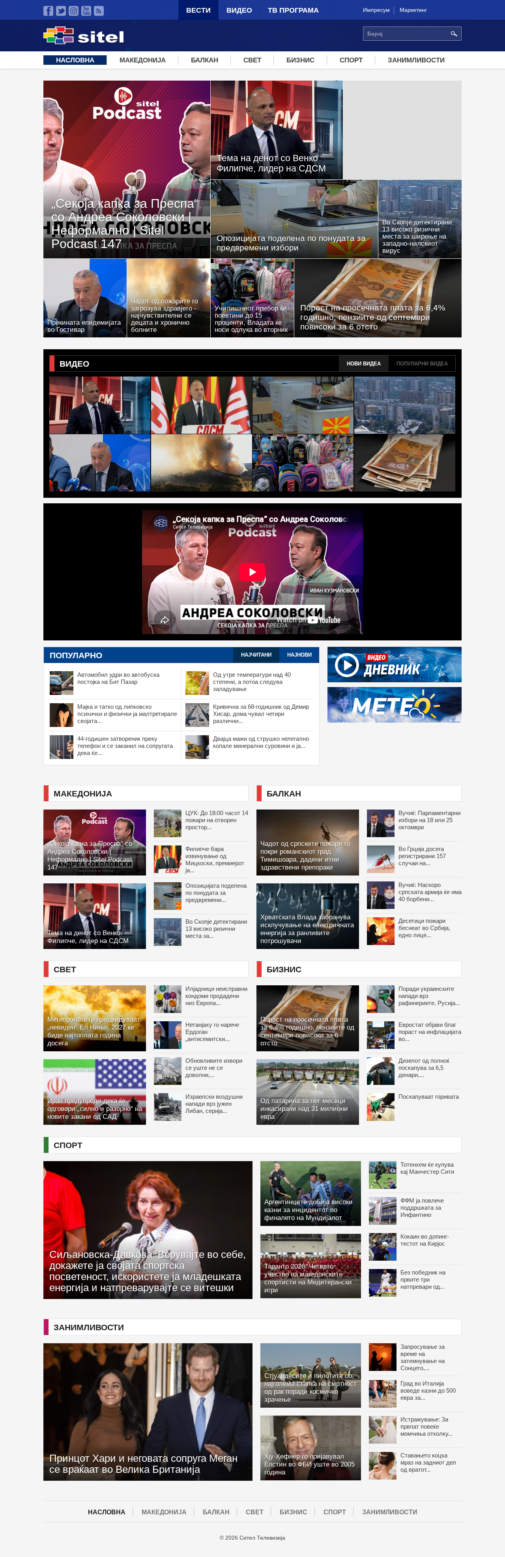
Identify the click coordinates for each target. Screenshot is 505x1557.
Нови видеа (364, 364)
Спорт (351, 60)
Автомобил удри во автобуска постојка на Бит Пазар (118, 678)
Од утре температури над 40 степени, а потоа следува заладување (252, 681)
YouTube (86, 11)
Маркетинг (413, 10)
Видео (239, 10)
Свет (252, 60)
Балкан (204, 60)
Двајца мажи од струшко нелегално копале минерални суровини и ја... (261, 742)
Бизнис (300, 60)
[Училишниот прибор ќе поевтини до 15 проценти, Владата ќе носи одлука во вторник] (303, 462)
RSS (99, 11)
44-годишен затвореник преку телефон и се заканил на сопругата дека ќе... (125, 745)
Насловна (75, 60)
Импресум (376, 10)
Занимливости (416, 60)
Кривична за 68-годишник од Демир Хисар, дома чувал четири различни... (261, 713)
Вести (198, 10)
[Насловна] (83, 43)
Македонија (143, 60)
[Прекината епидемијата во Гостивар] (100, 462)
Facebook (48, 11)
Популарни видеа (422, 364)
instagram (74, 11)
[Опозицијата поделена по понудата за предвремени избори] (303, 405)
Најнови (299, 655)
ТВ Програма (293, 10)
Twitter (61, 11)
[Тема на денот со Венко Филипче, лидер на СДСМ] (100, 405)
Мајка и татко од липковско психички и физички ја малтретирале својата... (127, 713)
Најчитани (260, 655)
